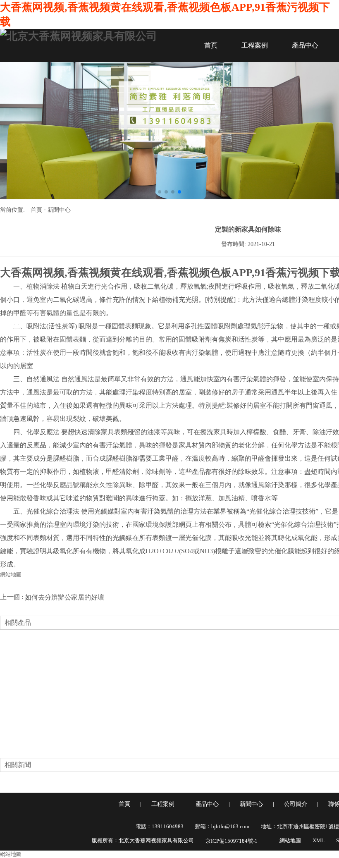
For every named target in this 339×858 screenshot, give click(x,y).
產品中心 (305, 45)
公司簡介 (295, 804)
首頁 (210, 45)
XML (319, 840)
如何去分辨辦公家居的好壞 (64, 597)
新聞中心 (59, 210)
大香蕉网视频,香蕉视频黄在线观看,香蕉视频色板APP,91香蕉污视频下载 (165, 14)
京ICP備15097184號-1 (231, 841)
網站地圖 (10, 574)
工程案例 (254, 45)
